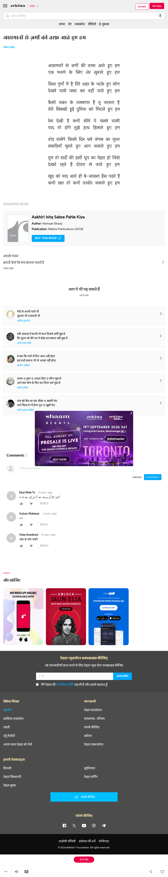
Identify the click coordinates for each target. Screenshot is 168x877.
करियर (88, 735)
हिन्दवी (7, 768)
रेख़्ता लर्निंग (91, 776)
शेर (70, 24)
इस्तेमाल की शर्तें (87, 841)
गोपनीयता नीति (65, 684)
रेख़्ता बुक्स (9, 785)
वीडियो (92, 24)
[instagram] (94, 825)
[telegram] (103, 825)
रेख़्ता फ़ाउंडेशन (93, 710)
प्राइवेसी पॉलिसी (67, 841)
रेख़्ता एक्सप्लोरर (93, 744)
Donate (142, 6)
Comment (152, 477)
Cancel (137, 477)
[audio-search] (160, 15)
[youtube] (84, 825)
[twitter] (74, 825)
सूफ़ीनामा (89, 768)
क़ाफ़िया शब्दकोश (13, 718)
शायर (62, 24)
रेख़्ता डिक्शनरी (12, 776)
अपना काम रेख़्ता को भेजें (17, 744)
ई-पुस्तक (104, 24)
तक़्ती (6, 727)
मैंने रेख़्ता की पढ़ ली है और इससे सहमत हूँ (74, 684)
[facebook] (64, 825)
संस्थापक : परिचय (94, 718)
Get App (156, 5)
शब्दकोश (80, 24)
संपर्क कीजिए (92, 727)
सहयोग (7, 710)
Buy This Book (46, 238)
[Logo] (18, 6)
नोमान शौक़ (9, 47)
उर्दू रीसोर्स (9, 735)
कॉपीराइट (104, 841)
